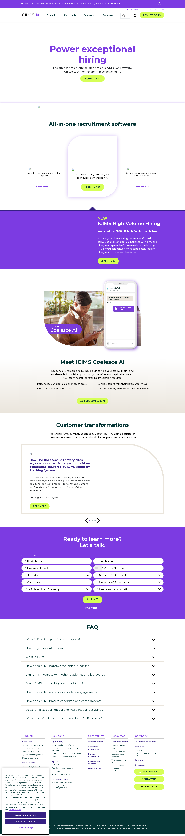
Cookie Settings (66, 825)
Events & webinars (119, 752)
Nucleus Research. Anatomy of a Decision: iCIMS (111, 825)
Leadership (139, 750)
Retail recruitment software (63, 745)
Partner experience (93, 755)
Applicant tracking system (32, 745)
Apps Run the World (138, 825)
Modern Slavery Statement (82, 825)
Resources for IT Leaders (118, 769)
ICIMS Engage (28, 763)
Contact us (140, 765)
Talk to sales (149, 787)
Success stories (95, 741)
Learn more (42, 187)
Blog (113, 748)
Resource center (120, 741)
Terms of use (55, 825)
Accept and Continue (25, 815)
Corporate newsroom (145, 741)
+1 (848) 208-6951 (133, 10)
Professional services (94, 762)
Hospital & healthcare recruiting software (65, 749)
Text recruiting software (31, 748)
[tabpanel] (43, 169)
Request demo (152, 15)
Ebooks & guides (118, 745)
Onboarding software (30, 752)
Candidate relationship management (31, 767)
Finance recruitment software (64, 757)
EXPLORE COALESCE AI (92, 401)
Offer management (30, 758)
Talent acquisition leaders (62, 768)
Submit (92, 599)
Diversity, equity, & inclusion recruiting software (63, 787)
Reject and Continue (25, 821)
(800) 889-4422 (150, 771)
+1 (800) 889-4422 (157, 10)
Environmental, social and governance (145, 754)
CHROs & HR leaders (60, 765)
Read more (39, 506)
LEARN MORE (108, 261)
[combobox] (97, 568)
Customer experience (93, 747)
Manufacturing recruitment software (66, 753)
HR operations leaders (61, 774)
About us (139, 746)
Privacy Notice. (15, 810)
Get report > (113, 3)
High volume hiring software (33, 755)
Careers (139, 760)
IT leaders (56, 771)
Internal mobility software (62, 783)
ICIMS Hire (27, 741)
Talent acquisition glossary (119, 761)
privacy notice (92, 608)
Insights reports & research (118, 756)
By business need (60, 779)
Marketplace (94, 768)
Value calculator (118, 765)
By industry (57, 741)
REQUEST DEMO (92, 78)
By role (55, 761)
